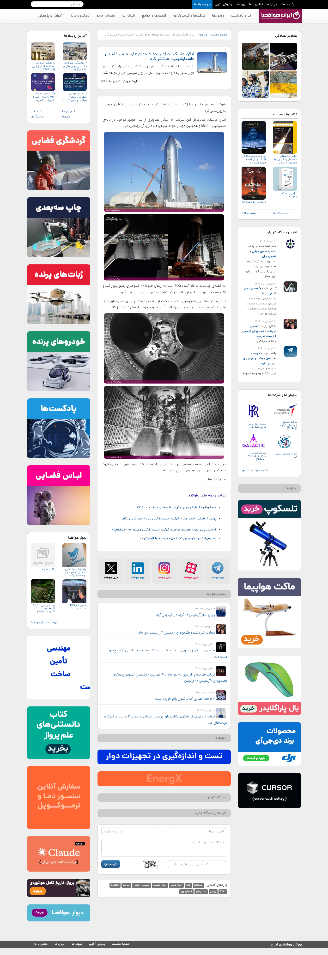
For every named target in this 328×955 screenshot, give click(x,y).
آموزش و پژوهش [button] (50, 15)
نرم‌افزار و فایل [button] (79, 15)
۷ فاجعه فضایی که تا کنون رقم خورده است (185, 699)
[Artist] (283, 56)
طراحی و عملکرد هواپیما (289, 195)
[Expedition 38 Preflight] (255, 56)
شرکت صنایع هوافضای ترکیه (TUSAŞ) (288, 425)
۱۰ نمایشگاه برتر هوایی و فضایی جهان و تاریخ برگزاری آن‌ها (74, 66)
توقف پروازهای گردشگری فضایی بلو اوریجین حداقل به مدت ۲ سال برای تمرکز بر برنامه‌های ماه (165, 719)
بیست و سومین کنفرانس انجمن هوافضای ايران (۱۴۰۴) (74, 97)
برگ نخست (288, 4)
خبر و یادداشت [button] (241, 15)
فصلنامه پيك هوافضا (254, 202)
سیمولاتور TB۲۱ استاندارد (78, 607)
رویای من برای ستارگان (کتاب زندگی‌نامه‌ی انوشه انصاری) (254, 159)
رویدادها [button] (218, 15)
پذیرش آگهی (223, 4)
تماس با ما (256, 4)
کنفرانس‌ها (68, 111)
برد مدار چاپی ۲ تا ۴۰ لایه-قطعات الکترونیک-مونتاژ (44, 608)
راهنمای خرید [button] (106, 15)
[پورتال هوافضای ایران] (279, 11)
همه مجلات (249, 213)
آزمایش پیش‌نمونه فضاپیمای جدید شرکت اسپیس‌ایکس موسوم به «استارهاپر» (164, 530)
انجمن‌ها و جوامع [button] (154, 15)
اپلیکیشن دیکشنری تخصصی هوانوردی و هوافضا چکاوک (75, 572)
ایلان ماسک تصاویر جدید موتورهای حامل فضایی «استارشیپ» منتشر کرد (149, 56)
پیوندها (240, 4)
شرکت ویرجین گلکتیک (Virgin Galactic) (257, 456)
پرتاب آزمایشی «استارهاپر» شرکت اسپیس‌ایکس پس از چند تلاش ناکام (169, 519)
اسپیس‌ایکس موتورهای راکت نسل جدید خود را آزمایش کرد (177, 538)
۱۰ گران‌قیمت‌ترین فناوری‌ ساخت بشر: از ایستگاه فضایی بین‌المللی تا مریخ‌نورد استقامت (167, 653)
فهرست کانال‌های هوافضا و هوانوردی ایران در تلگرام (259, 359)
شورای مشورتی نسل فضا (286, 455)
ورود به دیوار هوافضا (44, 622)
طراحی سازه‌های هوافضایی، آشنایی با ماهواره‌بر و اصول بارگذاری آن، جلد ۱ (285, 159)
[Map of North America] (283, 84)
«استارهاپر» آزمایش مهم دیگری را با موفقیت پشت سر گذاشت (175, 507)
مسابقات (36, 111)
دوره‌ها (66, 117)
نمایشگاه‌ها (37, 117)
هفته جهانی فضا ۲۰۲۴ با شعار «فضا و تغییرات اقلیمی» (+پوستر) (44, 97)
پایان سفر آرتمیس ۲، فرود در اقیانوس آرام (185, 615)
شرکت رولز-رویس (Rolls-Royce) (257, 425)
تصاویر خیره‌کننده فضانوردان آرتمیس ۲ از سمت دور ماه (259, 331)
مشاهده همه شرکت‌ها (255, 470)
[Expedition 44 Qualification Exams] (255, 84)
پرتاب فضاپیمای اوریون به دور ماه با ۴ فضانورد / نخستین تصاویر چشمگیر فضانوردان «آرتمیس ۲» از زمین (170, 677)
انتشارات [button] (128, 15)
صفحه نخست (219, 35)
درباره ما (272, 4)
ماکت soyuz (48, 569)
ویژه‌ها (203, 35)
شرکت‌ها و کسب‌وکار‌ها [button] (189, 15)
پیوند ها (77, 944)
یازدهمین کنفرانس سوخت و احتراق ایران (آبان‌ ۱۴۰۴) (43, 66)
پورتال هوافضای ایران (286, 943)
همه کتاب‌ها (280, 213)
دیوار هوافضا (202, 4)
